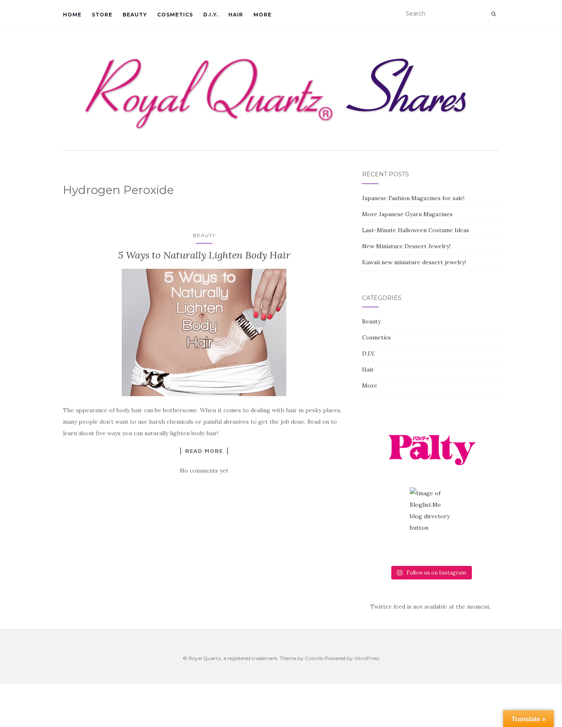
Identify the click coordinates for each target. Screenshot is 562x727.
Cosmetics (175, 15)
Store (102, 15)
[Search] (493, 14)
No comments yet (204, 470)
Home (72, 15)
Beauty (135, 15)
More (262, 15)
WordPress (366, 658)
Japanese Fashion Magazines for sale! (413, 198)
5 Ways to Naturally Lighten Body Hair (204, 255)
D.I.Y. (210, 15)
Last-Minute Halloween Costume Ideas (415, 230)
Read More (204, 451)
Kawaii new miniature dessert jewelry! (414, 262)
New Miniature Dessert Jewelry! (406, 246)
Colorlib (314, 658)
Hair (235, 15)
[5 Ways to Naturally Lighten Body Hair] (204, 332)
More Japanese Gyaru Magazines (407, 214)
